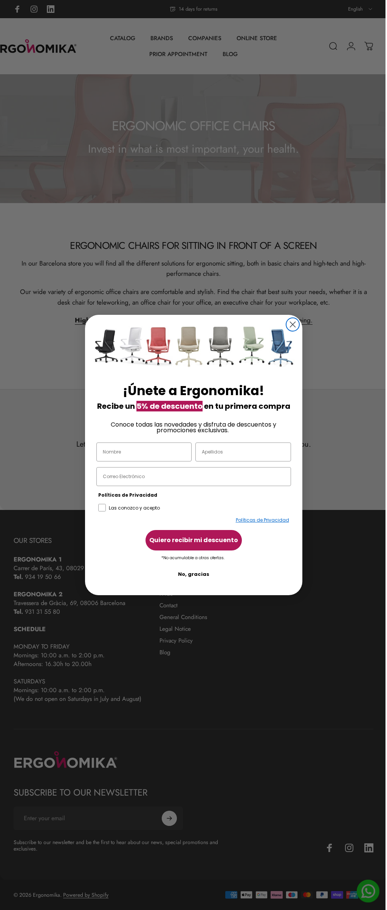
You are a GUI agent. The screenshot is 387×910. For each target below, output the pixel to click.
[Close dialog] (289, 324)
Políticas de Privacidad (259, 520)
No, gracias (190, 574)
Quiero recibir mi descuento (190, 540)
